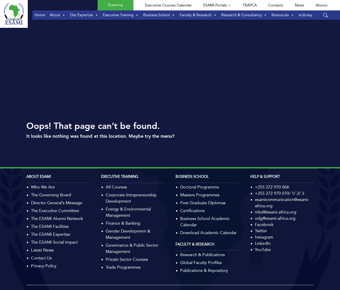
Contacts (275, 5)
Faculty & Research (196, 15)
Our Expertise (81, 15)
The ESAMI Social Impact (54, 242)
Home (40, 15)
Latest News (42, 250)
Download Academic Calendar (208, 232)
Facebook (264, 224)
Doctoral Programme (199, 187)
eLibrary (305, 15)
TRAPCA (250, 5)
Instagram (264, 237)
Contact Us (41, 258)
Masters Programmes (199, 195)
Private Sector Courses (127, 259)
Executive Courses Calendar (168, 5)
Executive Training (118, 15)
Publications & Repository (204, 270)
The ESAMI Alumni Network (57, 218)
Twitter (261, 230)
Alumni (322, 5)
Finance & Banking (123, 223)
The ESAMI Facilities (50, 226)
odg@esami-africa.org (275, 218)
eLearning (115, 5)
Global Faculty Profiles (201, 262)
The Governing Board (51, 195)
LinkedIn (263, 243)
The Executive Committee (55, 210)
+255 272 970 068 (272, 187)
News (299, 5)
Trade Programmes (123, 267)
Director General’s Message (56, 202)
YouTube (263, 249)
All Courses (116, 187)
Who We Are (43, 187)
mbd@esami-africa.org (275, 212)
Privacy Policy (43, 265)
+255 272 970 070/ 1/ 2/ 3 (279, 193)
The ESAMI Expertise (50, 234)
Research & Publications (202, 254)
